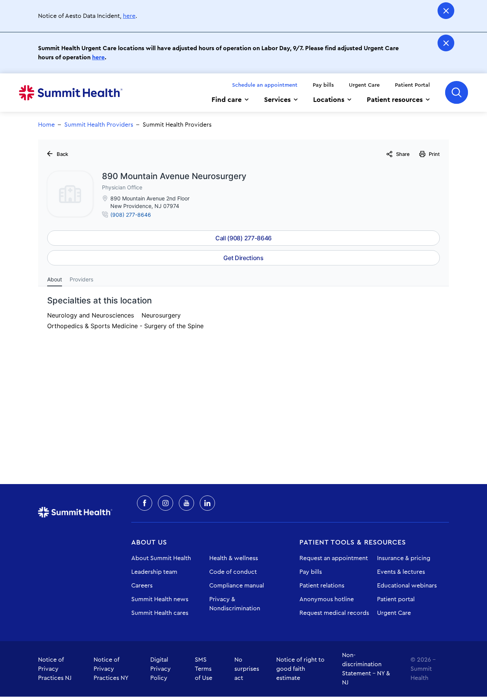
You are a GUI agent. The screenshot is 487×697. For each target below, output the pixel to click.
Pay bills (323, 85)
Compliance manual (236, 586)
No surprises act (246, 669)
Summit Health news (159, 599)
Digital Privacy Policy (160, 669)
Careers (142, 586)
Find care (227, 99)
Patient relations (321, 586)
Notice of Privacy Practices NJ (55, 669)
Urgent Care (364, 85)
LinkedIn (207, 503)
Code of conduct (233, 572)
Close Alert (446, 10)
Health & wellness (233, 558)
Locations (328, 99)
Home (71, 92)
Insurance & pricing (403, 558)
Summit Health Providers (98, 125)
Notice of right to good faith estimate (300, 669)
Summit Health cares (159, 613)
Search (456, 92)
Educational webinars (407, 586)
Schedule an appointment (265, 85)
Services (277, 99)
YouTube (186, 503)
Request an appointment (333, 558)
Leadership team (154, 572)
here (129, 16)
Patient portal (396, 599)
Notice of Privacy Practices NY (111, 669)
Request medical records (334, 613)
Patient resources (395, 99)
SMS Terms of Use (203, 669)
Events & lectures (401, 572)
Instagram (165, 503)
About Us (149, 542)
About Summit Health (161, 558)
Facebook (144, 503)
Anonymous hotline (326, 599)
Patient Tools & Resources (352, 542)
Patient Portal (412, 85)
